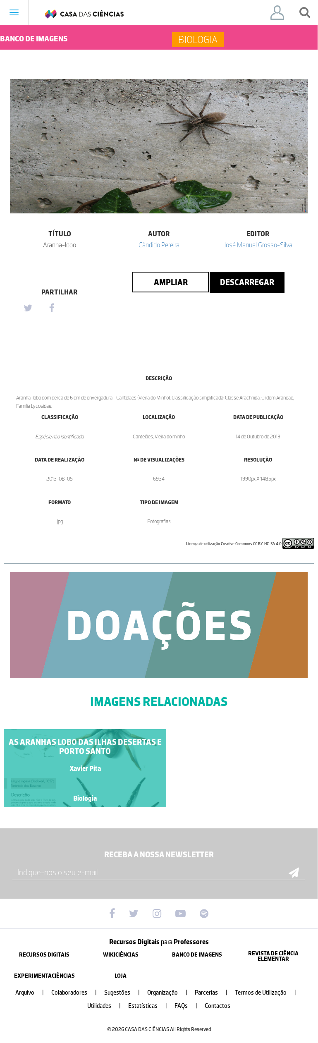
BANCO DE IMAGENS (197, 954)
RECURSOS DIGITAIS (44, 954)
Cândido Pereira (159, 245)
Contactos (217, 1006)
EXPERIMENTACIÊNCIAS (44, 975)
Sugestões (122, 993)
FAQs (186, 1006)
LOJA (121, 975)
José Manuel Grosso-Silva (258, 245)
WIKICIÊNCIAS (121, 954)
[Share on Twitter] (27, 308)
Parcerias (211, 993)
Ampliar (171, 282)
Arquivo (29, 993)
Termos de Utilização (265, 993)
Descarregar (247, 282)
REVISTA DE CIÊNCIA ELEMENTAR (273, 956)
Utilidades (104, 1006)
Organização (167, 993)
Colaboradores (74, 993)
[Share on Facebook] (51, 308)
